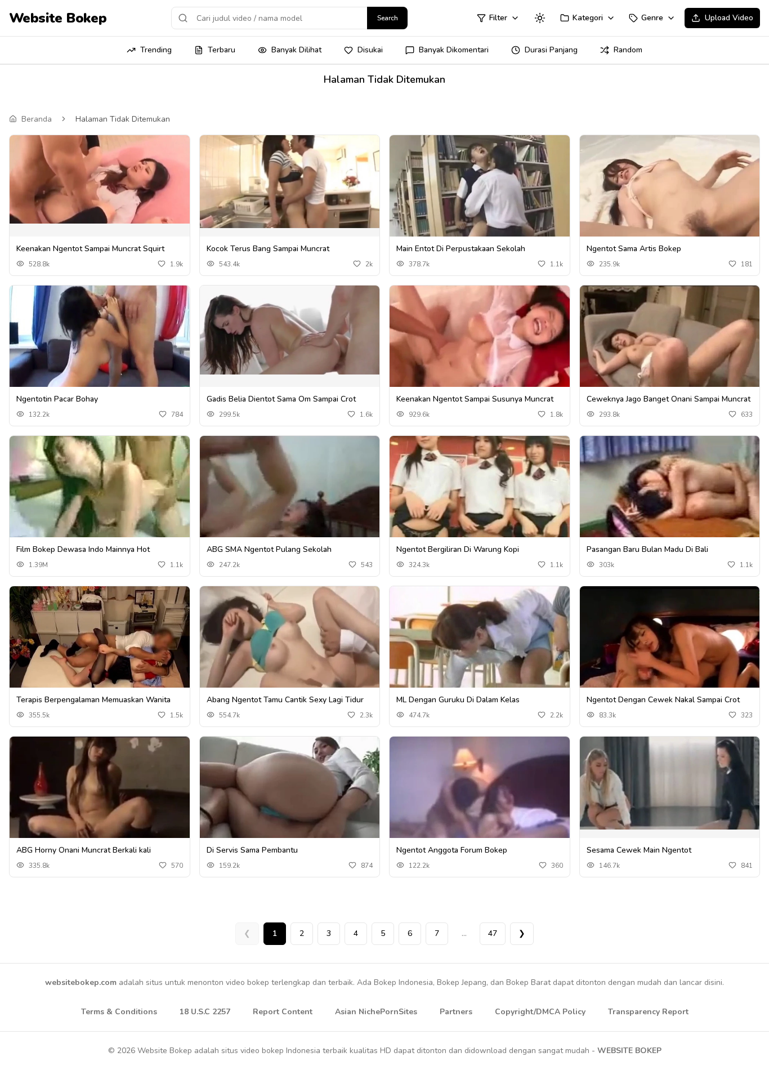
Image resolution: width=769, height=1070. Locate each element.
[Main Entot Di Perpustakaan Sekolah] (480, 196)
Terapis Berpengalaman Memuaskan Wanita (93, 699)
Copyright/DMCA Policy (540, 1011)
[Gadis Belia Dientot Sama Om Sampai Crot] (290, 330)
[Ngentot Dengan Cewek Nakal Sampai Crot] (670, 640)
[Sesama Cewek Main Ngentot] (670, 783)
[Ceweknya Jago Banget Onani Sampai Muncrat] (670, 342)
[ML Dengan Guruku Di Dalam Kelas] (480, 639)
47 (492, 933)
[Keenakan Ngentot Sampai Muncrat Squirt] (100, 179)
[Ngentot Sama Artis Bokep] (670, 202)
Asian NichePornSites (376, 1011)
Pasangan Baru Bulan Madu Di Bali (647, 549)
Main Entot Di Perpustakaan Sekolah (460, 248)
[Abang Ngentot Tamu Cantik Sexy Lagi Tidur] (290, 651)
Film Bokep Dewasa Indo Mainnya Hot (83, 549)
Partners (456, 1011)
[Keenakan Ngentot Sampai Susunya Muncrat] (480, 351)
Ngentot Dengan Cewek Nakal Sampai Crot (663, 699)
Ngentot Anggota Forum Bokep (451, 850)
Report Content (282, 1011)
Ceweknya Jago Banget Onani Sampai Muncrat (668, 399)
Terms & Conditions (119, 1011)
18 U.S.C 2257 (205, 1011)
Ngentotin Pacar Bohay (57, 399)
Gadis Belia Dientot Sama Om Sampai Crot (281, 399)
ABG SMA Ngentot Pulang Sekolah (269, 549)
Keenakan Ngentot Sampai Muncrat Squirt (90, 248)
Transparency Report (648, 1011)
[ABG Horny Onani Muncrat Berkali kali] (100, 802)
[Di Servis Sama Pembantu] (290, 795)
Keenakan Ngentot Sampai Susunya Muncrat (474, 399)
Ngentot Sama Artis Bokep (634, 248)
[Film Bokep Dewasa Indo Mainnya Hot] (100, 504)
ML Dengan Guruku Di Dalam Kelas (458, 699)
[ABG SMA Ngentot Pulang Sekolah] (290, 498)
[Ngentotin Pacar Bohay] (100, 342)
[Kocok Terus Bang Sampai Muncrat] (290, 181)
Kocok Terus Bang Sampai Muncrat (268, 248)
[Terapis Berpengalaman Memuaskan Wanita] (100, 637)
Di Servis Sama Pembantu (252, 850)
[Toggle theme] (540, 18)
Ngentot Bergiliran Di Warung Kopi (457, 549)
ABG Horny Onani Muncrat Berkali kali (83, 850)
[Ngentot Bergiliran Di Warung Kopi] (480, 492)
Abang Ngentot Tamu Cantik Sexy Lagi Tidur (285, 699)
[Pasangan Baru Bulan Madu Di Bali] (670, 488)
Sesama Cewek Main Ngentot (639, 850)
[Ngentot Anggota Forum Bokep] (480, 802)
